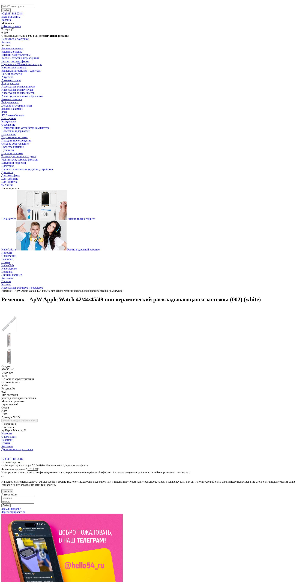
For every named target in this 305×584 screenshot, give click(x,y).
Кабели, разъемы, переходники (20, 57)
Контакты (7, 278)
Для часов (7, 172)
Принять (7, 491)
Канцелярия (8, 121)
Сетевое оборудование (15, 143)
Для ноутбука (9, 181)
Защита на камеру (12, 108)
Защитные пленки (12, 48)
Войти (6, 505)
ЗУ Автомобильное (13, 115)
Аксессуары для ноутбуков (17, 89)
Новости (6, 252)
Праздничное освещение (16, 140)
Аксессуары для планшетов (18, 92)
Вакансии (7, 259)
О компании (8, 255)
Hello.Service (9, 268)
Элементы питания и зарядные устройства (27, 169)
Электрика (7, 165)
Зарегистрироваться (13, 511)
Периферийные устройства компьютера (25, 127)
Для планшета (9, 178)
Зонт (4, 111)
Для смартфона (10, 175)
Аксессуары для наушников (18, 86)
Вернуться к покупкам (15, 38)
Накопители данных (13, 67)
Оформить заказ (11, 26)
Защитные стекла (11, 51)
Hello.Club (7, 265)
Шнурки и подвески (13, 162)
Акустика (7, 76)
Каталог (6, 42)
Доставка (7, 271)
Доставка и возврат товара (17, 449)
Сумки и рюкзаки (12, 153)
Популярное (8, 134)
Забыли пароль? (11, 508)
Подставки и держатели (15, 130)
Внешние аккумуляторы (16, 54)
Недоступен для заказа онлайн (19, 420)
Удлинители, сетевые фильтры (19, 159)
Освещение (8, 124)
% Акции (7, 184)
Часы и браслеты (11, 73)
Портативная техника (14, 137)
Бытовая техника (11, 99)
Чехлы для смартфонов (15, 61)
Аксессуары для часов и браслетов (22, 96)
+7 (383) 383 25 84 (12, 458)
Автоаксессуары (11, 80)
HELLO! (33, 469)
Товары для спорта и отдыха (18, 156)
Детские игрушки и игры (16, 105)
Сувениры (7, 150)
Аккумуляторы (10, 83)
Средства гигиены (12, 146)
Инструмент (8, 118)
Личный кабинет (11, 274)
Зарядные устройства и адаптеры (21, 70)
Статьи (5, 262)
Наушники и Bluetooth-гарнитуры (21, 64)
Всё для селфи (10, 102)
